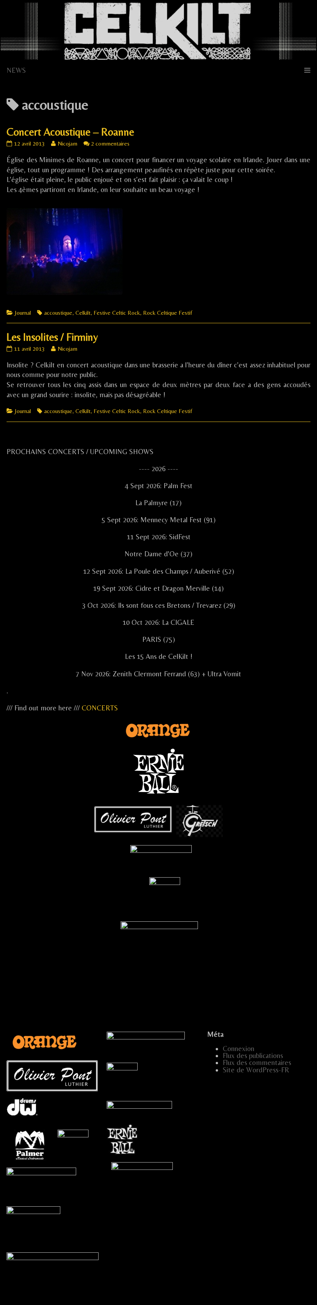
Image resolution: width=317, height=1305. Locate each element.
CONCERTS (100, 708)
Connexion (238, 1048)
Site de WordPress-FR (256, 1070)
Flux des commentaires (257, 1062)
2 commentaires (110, 143)
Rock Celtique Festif (167, 312)
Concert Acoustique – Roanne (70, 131)
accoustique (58, 312)
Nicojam (67, 143)
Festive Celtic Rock (117, 312)
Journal (23, 312)
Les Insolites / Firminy (52, 337)
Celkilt (82, 312)
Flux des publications (253, 1055)
